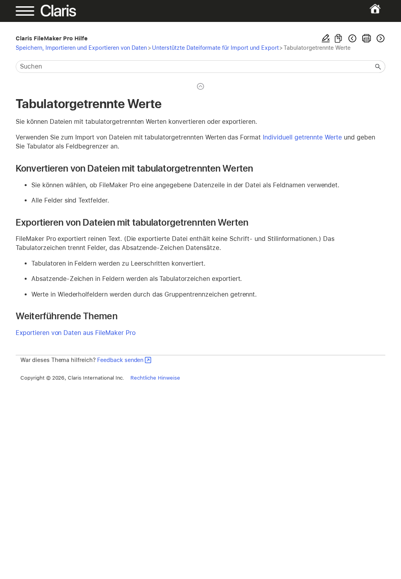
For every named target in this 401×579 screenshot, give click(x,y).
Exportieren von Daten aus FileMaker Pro (75, 333)
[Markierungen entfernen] (326, 38)
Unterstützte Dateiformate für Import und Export (215, 47)
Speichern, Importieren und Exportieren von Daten (81, 47)
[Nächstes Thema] (379, 38)
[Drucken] (366, 38)
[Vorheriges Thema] (352, 38)
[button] (378, 66)
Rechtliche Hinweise (155, 378)
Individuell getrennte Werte (302, 137)
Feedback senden (120, 359)
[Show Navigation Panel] (33, 11)
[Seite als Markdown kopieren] (338, 38)
